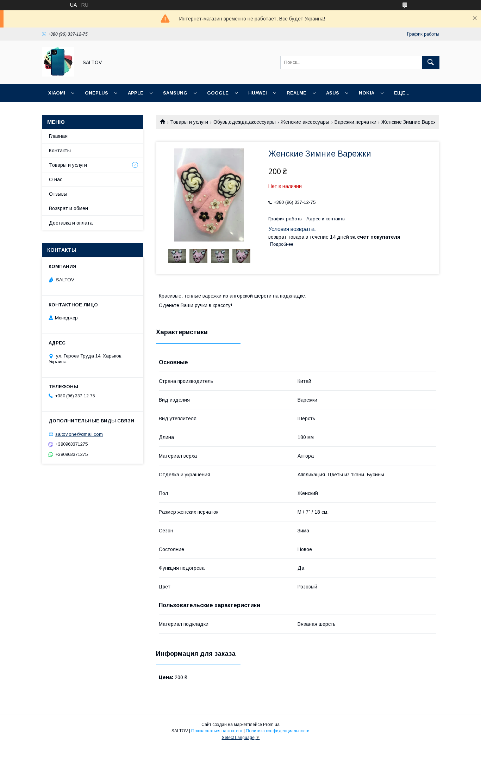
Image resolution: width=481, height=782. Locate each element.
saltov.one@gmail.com (79, 434)
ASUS (332, 93)
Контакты (60, 150)
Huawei (257, 93)
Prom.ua (271, 724)
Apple (135, 93)
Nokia (366, 93)
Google (218, 93)
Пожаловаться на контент (217, 730)
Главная (58, 136)
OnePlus (96, 93)
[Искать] (430, 62)
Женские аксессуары (305, 122)
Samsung (175, 93)
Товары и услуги (189, 122)
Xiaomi (56, 93)
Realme (296, 93)
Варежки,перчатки (355, 122)
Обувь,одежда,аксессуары (244, 122)
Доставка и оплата (71, 223)
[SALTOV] (58, 75)
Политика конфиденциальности (278, 730)
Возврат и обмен (68, 208)
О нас (55, 179)
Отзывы (58, 194)
